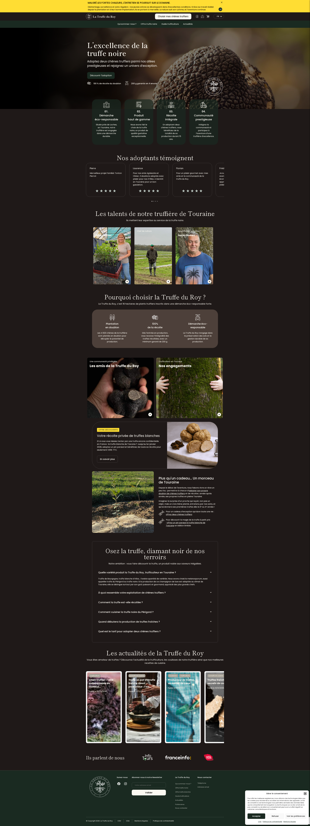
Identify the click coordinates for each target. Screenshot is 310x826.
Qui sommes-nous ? (126, 24)
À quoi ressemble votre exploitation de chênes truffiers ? (132, 592)
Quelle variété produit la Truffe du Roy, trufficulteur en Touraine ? (137, 572)
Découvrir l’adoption (104, 404)
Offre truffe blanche (183, 792)
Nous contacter (181, 808)
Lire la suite (112, 739)
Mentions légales (289, 822)
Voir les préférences (296, 816)
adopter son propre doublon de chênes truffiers (183, 492)
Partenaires (179, 804)
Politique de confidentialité (272, 822)
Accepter (256, 816)
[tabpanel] (149, 180)
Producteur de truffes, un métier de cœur (181, 681)
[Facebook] (119, 784)
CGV (119, 821)
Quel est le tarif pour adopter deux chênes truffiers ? (129, 631)
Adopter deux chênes (134, 404)
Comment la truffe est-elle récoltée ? (120, 602)
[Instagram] (125, 784)
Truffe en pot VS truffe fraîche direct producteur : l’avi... (141, 683)
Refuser (275, 816)
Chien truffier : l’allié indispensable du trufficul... (101, 683)
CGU (259, 822)
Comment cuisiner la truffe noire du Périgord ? (126, 612)
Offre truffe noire (149, 24)
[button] (305, 793)
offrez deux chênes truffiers (179, 514)
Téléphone (202, 783)
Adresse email (203, 787)
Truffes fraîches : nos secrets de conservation (222, 681)
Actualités (188, 24)
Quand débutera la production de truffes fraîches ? (129, 621)
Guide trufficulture (170, 24)
